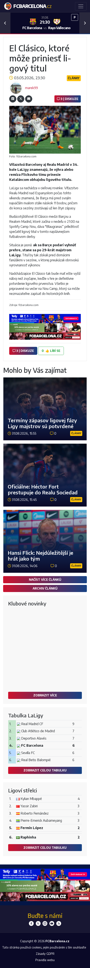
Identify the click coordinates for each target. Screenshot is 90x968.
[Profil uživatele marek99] (16, 88)
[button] (5, 23)
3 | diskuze (69, 99)
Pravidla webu (45, 960)
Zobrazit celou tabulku (45, 770)
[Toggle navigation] (81, 6)
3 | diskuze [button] (24, 350)
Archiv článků (45, 588)
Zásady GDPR (45, 953)
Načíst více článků (45, 579)
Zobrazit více (45, 695)
